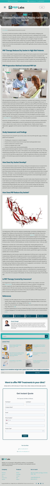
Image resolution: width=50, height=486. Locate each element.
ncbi (30, 303)
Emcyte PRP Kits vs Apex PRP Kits (16, 360)
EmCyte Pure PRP (7, 117)
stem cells (32, 235)
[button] (5, 7)
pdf (15, 306)
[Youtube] (38, 483)
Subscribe (37, 372)
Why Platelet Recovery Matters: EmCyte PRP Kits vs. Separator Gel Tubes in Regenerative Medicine (17, 354)
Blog (6, 30)
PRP (25, 14)
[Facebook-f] (36, 483)
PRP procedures (8, 284)
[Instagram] (43, 483)
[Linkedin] (41, 483)
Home (3, 30)
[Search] (46, 336)
